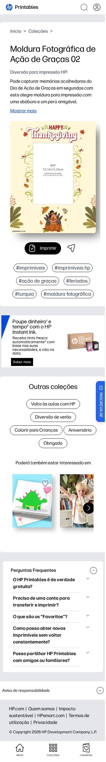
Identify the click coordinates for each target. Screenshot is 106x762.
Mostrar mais (23, 110)
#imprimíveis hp (72, 268)
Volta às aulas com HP (53, 404)
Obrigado (53, 443)
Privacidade (45, 722)
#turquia (24, 294)
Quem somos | (43, 708)
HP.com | (18, 708)
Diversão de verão (53, 417)
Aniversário (80, 430)
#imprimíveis (30, 268)
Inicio (15, 31)
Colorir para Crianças (36, 430)
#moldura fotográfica (67, 294)
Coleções (38, 31)
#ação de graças (38, 281)
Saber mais (22, 362)
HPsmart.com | (53, 715)
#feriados (77, 281)
